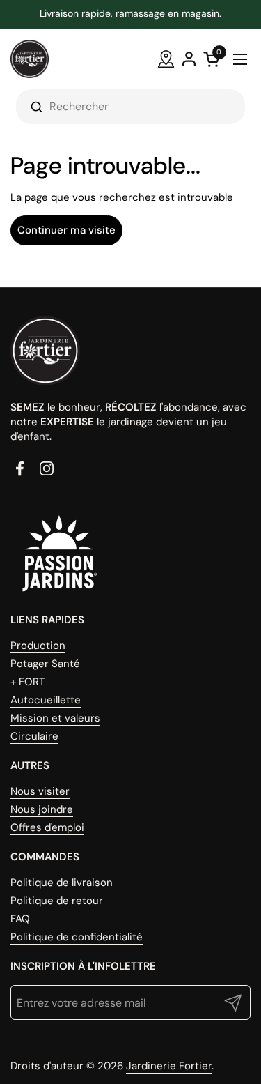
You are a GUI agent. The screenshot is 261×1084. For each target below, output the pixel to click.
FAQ (20, 919)
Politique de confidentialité (76, 937)
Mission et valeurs (55, 718)
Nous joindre (41, 809)
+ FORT (27, 682)
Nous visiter (40, 791)
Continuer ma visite (66, 230)
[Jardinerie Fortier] (29, 59)
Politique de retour (56, 901)
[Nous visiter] (166, 59)
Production (37, 645)
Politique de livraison (61, 883)
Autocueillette (45, 700)
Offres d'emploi (47, 827)
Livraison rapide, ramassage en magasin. (130, 13)
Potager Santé (45, 664)
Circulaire (34, 736)
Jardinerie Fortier (169, 1066)
